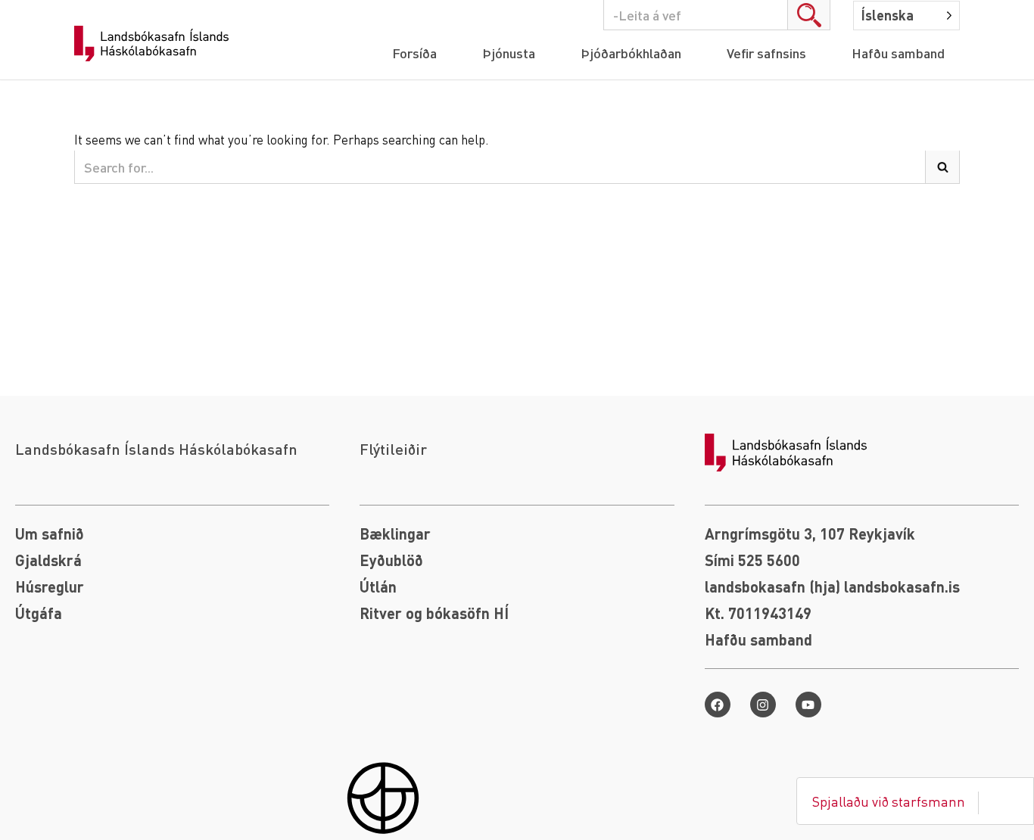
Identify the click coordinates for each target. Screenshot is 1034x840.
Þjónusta (508, 52)
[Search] (809, 15)
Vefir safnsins (766, 52)
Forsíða (414, 52)
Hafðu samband (898, 52)
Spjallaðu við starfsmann (888, 801)
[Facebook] (717, 704)
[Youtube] (808, 704)
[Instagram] (763, 704)
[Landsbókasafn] (155, 44)
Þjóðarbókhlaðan (631, 52)
